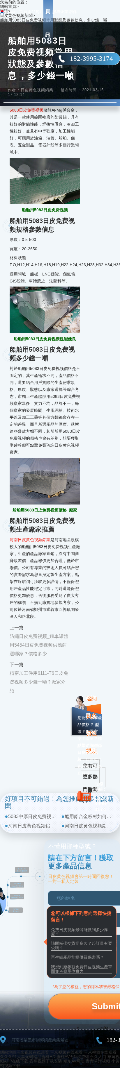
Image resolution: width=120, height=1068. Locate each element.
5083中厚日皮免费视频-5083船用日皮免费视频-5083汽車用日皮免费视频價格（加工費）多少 (33, 816)
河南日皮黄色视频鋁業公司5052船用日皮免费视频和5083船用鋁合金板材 (33, 825)
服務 (56, 11)
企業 (64, 11)
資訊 (47, 23)
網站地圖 (8, 1052)
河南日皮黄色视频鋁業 (30, 539)
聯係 (73, 11)
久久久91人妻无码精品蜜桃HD (27, 1056)
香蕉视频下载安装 (45, 1061)
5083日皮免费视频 (26, 110)
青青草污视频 (98, 1061)
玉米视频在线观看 (32, 1052)
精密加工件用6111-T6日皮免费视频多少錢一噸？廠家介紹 (39, 682)
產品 (31, 11)
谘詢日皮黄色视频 (91, 724)
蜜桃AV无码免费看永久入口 (81, 1056)
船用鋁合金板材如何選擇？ (90, 816)
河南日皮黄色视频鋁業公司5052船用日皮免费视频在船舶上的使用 (90, 825)
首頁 (23, 11)
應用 (40, 11)
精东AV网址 (73, 1061)
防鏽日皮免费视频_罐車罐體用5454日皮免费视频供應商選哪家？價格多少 (39, 645)
